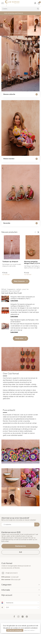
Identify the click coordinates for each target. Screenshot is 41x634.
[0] (39, 3)
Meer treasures (19, 281)
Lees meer (14, 300)
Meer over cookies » (29, 630)
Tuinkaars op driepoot (10, 261)
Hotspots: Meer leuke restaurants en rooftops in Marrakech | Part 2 (22, 298)
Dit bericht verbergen (14, 630)
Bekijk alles (19, 338)
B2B (20, 552)
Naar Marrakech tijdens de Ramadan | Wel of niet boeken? (24, 321)
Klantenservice (20, 546)
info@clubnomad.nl (11, 573)
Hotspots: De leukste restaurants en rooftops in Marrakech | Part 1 (22, 305)
